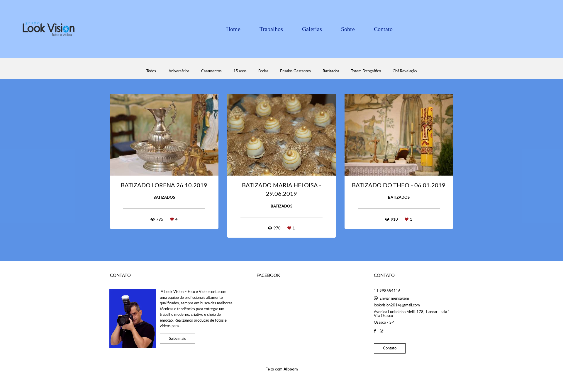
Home (233, 29)
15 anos (240, 71)
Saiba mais (177, 339)
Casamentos (211, 71)
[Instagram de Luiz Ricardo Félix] (381, 331)
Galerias (312, 29)
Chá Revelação (405, 71)
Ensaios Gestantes (295, 71)
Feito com (281, 369)
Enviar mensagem (394, 299)
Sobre (348, 29)
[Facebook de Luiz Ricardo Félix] (375, 331)
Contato (383, 29)
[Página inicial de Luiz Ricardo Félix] (48, 29)
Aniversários (179, 71)
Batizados (331, 71)
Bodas (263, 71)
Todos (151, 71)
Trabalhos (271, 29)
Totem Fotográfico (366, 71)
